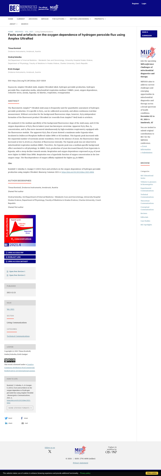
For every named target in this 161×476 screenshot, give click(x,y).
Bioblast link (14, 257)
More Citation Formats (19, 408)
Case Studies (145, 221)
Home (10, 19)
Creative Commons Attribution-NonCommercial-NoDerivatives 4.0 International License (19, 367)
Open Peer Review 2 (17, 275)
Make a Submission (147, 34)
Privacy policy (85, 473)
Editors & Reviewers (79, 19)
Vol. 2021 (29, 32)
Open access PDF (16, 253)
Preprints (99, 19)
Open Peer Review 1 (17, 271)
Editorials (144, 217)
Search (24, 24)
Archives (33, 19)
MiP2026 (45, 19)
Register (135, 4)
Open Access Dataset (18, 261)
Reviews (144, 213)
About (13, 24)
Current (21, 19)
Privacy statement (80, 463)
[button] (11, 418)
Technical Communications (18, 336)
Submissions (147, 152)
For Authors (58, 19)
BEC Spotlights (146, 225)
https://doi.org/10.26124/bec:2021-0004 (29, 81)
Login (144, 4)
